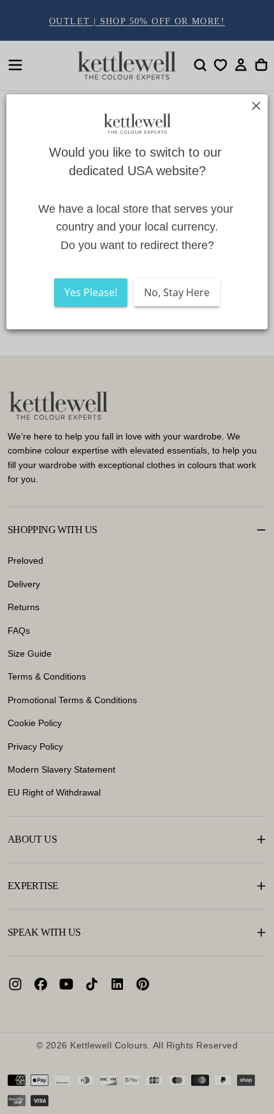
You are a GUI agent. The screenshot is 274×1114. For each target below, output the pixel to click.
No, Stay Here (177, 292)
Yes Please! (90, 292)
